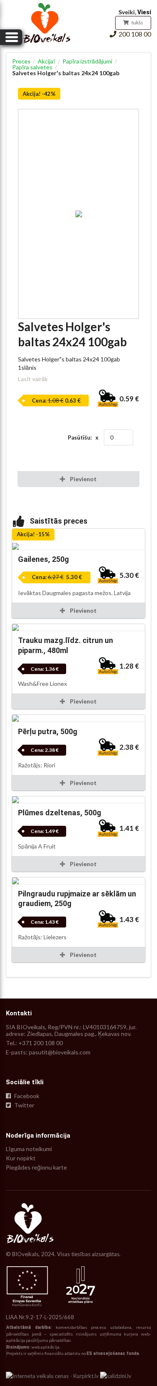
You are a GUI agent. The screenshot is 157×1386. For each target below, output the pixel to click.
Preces (21, 61)
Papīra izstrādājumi (87, 61)
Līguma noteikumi (29, 1149)
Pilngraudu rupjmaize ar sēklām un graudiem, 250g (77, 898)
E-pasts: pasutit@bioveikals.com (48, 1052)
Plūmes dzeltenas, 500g (59, 812)
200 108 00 (134, 34)
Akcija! (46, 61)
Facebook (26, 1096)
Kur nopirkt (21, 1158)
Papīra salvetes (32, 67)
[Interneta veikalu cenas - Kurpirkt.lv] (52, 1375)
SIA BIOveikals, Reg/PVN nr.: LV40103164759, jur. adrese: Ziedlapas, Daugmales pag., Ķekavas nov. (71, 1030)
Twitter (23, 1105)
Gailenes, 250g (43, 559)
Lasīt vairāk (33, 378)
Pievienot (83, 610)
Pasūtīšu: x (83, 437)
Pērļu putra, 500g (47, 731)
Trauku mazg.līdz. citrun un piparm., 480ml (65, 645)
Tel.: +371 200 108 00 (34, 1042)
